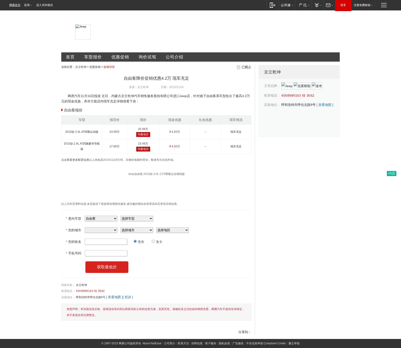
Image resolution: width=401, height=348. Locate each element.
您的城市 (73, 230)
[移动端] (272, 5)
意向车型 (73, 218)
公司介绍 (174, 57)
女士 (159, 242)
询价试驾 (147, 57)
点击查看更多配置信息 (75, 159)
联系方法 (183, 343)
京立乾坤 (80, 67)
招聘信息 (197, 343)
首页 (70, 57)
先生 (141, 242)
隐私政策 (224, 343)
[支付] (317, 5)
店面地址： (68, 297)
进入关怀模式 (44, 5)
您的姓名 (73, 242)
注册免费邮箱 (362, 5)
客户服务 (210, 343)
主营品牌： (272, 86)
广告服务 (238, 343)
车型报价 (93, 57)
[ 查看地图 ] (114, 297)
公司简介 (169, 343)
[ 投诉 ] (128, 297)
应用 (27, 5)
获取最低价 (107, 267)
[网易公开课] (287, 5)
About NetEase (152, 343)
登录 (343, 5)
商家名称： (68, 285)
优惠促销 (120, 57)
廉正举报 (294, 343)
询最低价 (143, 134)
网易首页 (14, 5)
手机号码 (73, 253)
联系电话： (68, 291)
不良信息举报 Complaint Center (266, 343)
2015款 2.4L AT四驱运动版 (81, 131)
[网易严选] (303, 5)
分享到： (244, 332)
